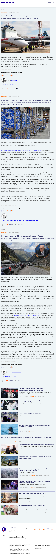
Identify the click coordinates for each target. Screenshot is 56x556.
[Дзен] (16, 75)
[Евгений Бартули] (4, 216)
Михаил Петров (14, 80)
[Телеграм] (7, 75)
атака (13, 502)
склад (33, 220)
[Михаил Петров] (4, 80)
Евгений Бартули (15, 216)
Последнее (31, 521)
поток (8, 376)
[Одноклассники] (11, 75)
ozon (36, 220)
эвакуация (5, 502)
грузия (14, 376)
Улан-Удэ (9, 84)
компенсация (28, 220)
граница (5, 376)
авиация (14, 84)
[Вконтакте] (2, 75)
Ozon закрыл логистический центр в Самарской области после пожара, (21, 150)
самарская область (14, 220)
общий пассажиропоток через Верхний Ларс (26, 315)
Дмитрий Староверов (16, 372)
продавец (21, 220)
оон (11, 376)
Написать (11, 88)
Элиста (4, 84)
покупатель (6, 220)
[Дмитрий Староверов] (4, 372)
